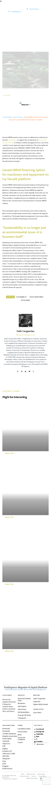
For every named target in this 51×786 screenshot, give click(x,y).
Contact (20, 742)
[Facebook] (18, 371)
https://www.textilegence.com (25, 335)
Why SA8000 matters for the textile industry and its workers (19, 591)
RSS (37, 736)
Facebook (40, 729)
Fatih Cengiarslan (12, 99)
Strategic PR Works (24, 715)
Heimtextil (6, 729)
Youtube (39, 741)
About (19, 735)
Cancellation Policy (24, 729)
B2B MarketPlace (24, 712)
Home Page (7, 117)
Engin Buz (36, 702)
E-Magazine (22, 718)
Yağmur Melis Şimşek (40, 704)
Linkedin (39, 734)
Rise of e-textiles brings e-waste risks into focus (19, 459)
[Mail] (29, 371)
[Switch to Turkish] (41, 779)
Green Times (17, 117)
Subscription (22, 706)
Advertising (22, 709)
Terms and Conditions (21, 739)
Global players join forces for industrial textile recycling (21, 657)
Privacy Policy (22, 732)
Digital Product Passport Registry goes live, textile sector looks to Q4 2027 (18, 524)
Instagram (40, 731)
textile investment (36, 297)
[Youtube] (35, 742)
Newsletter (21, 703)
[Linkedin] (25, 371)
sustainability (21, 297)
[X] (33, 371)
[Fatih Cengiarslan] (25, 320)
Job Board (21, 699)
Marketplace (12, 140)
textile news (25, 300)
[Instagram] (21, 371)
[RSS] (35, 737)
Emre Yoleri (37, 713)
